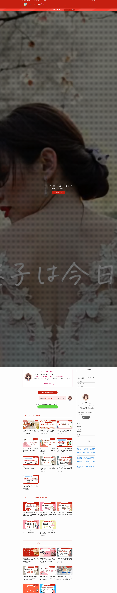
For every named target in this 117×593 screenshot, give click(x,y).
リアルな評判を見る (58, 192)
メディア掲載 (80, 386)
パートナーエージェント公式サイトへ (47, 407)
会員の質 (79, 426)
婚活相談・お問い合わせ (82, 383)
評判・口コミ (80, 436)
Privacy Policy (80, 388)
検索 (89, 441)
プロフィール (86, 417)
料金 (79, 434)
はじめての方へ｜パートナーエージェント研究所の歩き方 (86, 378)
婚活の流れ (80, 431)
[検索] (94, 0)
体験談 (79, 429)
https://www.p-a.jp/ (49, 409)
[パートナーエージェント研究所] (34, 5)
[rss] (92, 0)
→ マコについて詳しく (47, 383)
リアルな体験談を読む (69, 10)
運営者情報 (80, 381)
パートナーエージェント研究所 (84, 375)
